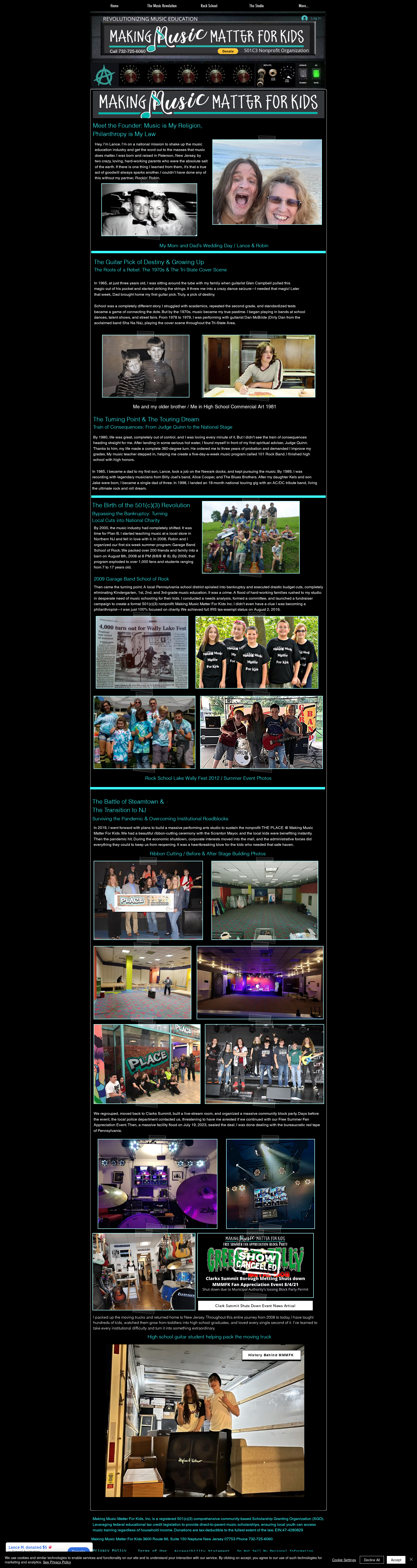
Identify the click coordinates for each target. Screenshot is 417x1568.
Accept (396, 1559)
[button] (161, 5)
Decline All (372, 1559)
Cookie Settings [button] (344, 1559)
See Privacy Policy (57, 1562)
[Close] (411, 1559)
